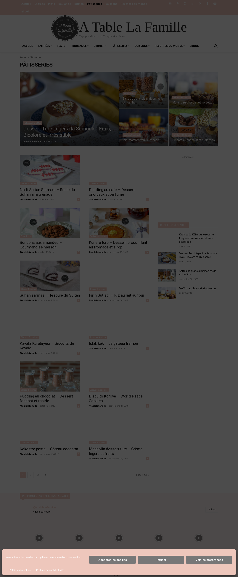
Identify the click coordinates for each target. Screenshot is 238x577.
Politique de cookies (19, 570)
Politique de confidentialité (50, 570)
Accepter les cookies (112, 560)
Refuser (161, 560)
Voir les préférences (209, 560)
